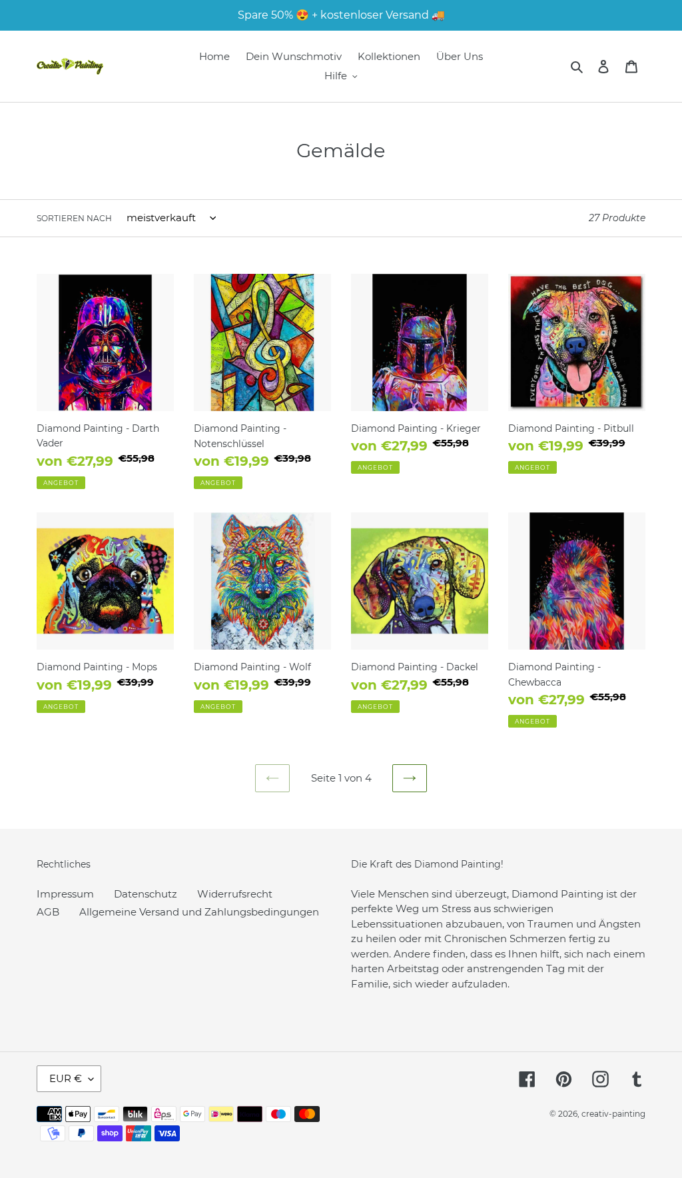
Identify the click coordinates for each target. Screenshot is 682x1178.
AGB (48, 911)
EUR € (65, 1078)
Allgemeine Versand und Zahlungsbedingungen (199, 911)
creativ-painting (613, 1114)
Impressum (65, 893)
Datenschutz (145, 893)
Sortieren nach (74, 218)
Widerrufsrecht (234, 893)
